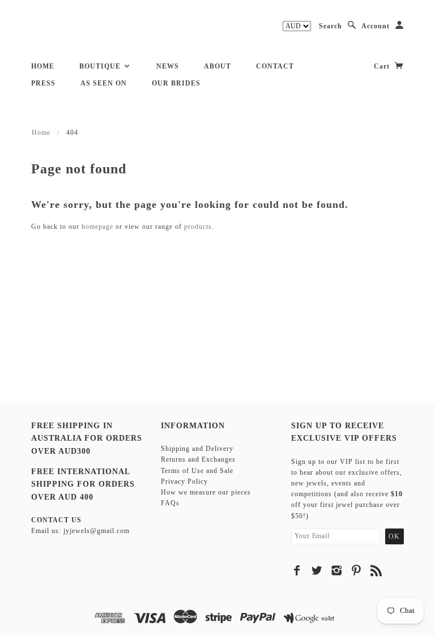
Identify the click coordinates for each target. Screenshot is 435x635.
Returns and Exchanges (198, 459)
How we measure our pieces (206, 492)
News (167, 66)
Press (43, 83)
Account (375, 26)
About (217, 66)
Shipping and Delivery (197, 449)
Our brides (176, 83)
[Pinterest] (356, 570)
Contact (275, 66)
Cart (383, 66)
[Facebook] (297, 570)
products (198, 227)
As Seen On (103, 83)
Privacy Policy (184, 481)
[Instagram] (337, 570)
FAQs (170, 503)
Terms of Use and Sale (197, 471)
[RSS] (376, 570)
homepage (97, 227)
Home (42, 66)
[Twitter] (317, 570)
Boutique (101, 66)
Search (330, 26)
